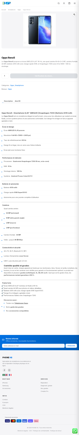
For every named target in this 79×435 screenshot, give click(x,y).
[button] (74, 14)
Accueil (4, 9)
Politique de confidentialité (41, 431)
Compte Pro (44, 391)
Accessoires (6, 388)
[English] (6, 375)
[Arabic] (3, 375)
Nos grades (44, 388)
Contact (5, 399)
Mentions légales (7, 408)
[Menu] (75, 3)
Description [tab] (8, 101)
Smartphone (11, 9)
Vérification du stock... (44, 76)
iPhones (5, 383)
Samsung (5, 385)
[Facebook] (4, 370)
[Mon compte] (64, 3)
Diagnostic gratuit (46, 385)
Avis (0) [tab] (17, 101)
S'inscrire (71, 346)
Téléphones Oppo (21, 303)
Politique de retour (55, 431)
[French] (10, 374)
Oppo (19, 9)
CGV (3, 405)
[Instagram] (9, 370)
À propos (5, 402)
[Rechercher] (58, 3)
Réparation (44, 383)
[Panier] (69, 3)
